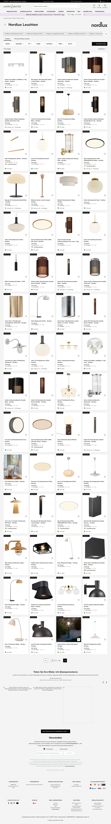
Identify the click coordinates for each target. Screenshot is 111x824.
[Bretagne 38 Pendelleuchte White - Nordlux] (95, 473)
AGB (55, 806)
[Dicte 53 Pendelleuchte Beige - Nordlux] (68, 110)
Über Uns (55, 803)
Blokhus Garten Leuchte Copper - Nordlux (41, 201)
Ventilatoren (39, 11)
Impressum (55, 804)
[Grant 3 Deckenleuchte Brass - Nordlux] (68, 352)
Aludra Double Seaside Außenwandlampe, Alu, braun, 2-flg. (68, 240)
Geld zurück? (55, 787)
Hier (63, 14)
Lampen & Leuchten (8, 18)
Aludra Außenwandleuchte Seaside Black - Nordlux (15, 401)
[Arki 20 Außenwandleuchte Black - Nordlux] (95, 596)
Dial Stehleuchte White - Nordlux (15, 481)
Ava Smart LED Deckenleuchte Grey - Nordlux (16, 440)
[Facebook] (8, 803)
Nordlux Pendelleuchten (76, 34)
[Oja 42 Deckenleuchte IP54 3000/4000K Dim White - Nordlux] (68, 513)
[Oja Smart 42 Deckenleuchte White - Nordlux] (42, 473)
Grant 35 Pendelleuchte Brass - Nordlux (40, 159)
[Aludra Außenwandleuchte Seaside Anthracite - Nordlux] (68, 71)
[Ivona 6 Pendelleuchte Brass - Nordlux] (68, 391)
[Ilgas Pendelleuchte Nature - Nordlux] (16, 151)
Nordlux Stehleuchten (34, 34)
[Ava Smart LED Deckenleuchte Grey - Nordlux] (16, 432)
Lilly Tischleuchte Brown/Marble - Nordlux (67, 440)
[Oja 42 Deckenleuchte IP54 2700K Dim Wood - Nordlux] (42, 232)
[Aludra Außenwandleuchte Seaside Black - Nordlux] (16, 391)
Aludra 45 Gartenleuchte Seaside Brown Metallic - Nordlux (41, 401)
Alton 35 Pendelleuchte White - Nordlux (14, 240)
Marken (14, 18)
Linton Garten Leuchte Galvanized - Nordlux (67, 645)
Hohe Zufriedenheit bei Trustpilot (18, 1)
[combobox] (56, 6)
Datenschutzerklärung (70, 766)
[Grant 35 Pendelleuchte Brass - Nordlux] (42, 151)
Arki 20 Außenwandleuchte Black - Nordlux (94, 605)
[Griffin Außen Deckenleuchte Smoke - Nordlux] (42, 555)
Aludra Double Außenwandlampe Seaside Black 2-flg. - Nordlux (94, 120)
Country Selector (55, 809)
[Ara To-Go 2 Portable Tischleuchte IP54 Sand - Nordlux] (16, 513)
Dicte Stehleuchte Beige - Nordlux (15, 604)
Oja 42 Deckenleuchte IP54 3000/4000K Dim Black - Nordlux (93, 159)
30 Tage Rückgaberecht (77, 786)
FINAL (74, 14)
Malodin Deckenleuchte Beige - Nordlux (66, 201)
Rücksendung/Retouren (55, 786)
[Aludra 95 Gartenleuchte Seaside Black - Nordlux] (68, 273)
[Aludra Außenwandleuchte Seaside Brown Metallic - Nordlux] (95, 71)
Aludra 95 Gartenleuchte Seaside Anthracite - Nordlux (93, 440)
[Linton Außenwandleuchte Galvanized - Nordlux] (95, 391)
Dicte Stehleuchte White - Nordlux (41, 321)
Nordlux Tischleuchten (97, 34)
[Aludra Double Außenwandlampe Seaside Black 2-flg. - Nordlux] (95, 110)
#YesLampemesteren (76, 803)
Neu (79, 11)
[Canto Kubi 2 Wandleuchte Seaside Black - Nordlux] (95, 555)
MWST (76, 804)
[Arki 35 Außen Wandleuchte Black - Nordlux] (42, 635)
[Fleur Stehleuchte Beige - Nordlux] (68, 555)
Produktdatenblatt (12, 164)
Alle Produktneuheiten (97, 809)
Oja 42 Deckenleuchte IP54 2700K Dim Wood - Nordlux (41, 240)
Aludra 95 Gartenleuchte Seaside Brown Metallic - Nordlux (93, 322)
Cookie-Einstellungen (76, 806)
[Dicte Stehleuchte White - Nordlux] (42, 312)
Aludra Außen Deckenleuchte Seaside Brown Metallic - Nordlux (42, 282)
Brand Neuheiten (76, 807)
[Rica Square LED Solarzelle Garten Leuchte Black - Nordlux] (42, 71)
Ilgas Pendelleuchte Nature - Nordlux (16, 158)
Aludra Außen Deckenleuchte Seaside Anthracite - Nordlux (95, 282)
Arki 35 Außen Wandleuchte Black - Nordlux (41, 645)
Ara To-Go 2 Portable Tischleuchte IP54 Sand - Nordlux (15, 522)
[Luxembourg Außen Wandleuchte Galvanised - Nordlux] (16, 352)
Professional (100, 11)
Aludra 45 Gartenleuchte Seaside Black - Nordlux (41, 120)
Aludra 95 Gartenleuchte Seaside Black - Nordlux (67, 282)
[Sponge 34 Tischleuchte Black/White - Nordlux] (16, 191)
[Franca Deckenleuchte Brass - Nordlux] (68, 596)
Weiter (105, 33)
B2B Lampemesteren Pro (76, 809)
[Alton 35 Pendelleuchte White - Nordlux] (16, 232)
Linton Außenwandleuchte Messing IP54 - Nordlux (67, 159)
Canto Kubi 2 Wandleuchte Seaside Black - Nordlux (94, 563)
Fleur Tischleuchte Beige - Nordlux (15, 644)
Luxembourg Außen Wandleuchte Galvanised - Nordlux (15, 361)
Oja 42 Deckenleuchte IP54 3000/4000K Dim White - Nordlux (67, 522)
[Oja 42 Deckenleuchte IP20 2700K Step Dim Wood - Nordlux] (42, 432)
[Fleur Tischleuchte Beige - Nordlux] (16, 635)
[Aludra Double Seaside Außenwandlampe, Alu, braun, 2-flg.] (68, 232)
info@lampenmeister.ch (13, 786)
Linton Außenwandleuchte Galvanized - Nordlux (92, 401)
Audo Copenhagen (98, 803)
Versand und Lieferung (55, 784)
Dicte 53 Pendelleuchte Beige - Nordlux (66, 120)
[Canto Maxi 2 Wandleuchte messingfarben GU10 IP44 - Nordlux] (16, 312)
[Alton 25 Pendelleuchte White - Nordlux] (42, 352)
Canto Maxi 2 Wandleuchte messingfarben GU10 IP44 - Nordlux (15, 322)
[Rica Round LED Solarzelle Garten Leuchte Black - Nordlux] (42, 513)
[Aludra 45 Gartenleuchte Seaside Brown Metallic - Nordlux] (42, 391)
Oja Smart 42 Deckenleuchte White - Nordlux (42, 482)
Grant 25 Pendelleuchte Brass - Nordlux (93, 240)
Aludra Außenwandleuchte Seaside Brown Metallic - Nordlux (94, 80)
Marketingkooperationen (76, 810)
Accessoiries (97, 807)
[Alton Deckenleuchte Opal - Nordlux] (95, 191)
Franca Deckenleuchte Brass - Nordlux (66, 605)
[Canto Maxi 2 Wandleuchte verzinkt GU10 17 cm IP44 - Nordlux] (68, 312)
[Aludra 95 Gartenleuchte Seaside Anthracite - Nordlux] (95, 432)
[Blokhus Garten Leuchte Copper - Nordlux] (42, 191)
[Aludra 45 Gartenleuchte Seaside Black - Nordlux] (42, 110)
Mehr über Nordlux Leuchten (22, 38)
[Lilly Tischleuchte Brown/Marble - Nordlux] (68, 432)
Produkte (7, 38)
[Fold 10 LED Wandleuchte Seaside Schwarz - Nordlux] (95, 513)
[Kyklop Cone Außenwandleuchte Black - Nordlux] (42, 596)
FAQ (13, 787)
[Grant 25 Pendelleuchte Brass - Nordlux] (95, 232)
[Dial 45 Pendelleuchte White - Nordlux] (95, 635)
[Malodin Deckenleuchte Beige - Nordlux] (68, 191)
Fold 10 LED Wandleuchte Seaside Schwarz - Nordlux (94, 522)
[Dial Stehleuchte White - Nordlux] (16, 473)
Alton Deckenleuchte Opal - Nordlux (94, 200)
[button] (26, 74)
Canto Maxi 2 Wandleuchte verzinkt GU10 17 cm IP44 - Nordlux (68, 322)
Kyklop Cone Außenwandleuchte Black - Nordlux (41, 605)
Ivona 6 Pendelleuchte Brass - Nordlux (66, 401)
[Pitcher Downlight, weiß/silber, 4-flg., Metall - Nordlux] (16, 71)
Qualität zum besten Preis (97, 806)
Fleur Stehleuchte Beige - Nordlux (67, 563)
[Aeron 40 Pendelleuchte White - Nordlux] (68, 473)
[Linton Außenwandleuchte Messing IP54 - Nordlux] (68, 151)
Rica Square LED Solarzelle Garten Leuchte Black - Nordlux (41, 80)
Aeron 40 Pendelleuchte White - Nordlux (67, 482)
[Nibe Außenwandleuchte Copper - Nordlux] (16, 555)
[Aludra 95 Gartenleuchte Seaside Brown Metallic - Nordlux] (95, 312)
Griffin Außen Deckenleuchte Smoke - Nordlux (42, 563)
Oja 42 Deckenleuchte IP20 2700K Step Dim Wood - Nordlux (41, 440)
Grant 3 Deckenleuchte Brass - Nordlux (66, 361)
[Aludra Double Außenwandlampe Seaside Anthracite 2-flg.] (16, 110)
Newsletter (76, 784)
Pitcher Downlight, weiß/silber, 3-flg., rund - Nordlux (95, 361)
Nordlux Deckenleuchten (14, 34)
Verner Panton (98, 804)
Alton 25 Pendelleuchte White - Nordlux (40, 361)
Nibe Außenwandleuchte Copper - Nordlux (15, 563)
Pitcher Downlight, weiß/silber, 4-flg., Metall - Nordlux (16, 80)
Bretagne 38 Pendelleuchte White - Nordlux (94, 482)
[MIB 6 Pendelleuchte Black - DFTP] (16, 273)
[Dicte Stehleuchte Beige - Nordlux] (16, 596)
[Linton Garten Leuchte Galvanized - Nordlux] (68, 635)
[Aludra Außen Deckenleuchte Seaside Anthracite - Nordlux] (95, 273)
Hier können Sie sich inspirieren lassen (55, 731)
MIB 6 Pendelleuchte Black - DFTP (15, 281)
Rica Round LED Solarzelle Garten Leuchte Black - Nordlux (41, 522)
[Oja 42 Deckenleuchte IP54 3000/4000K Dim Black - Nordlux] (95, 151)
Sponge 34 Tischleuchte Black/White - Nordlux (16, 201)
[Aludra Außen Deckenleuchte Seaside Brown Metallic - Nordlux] (42, 273)
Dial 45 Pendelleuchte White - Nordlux (93, 645)
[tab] (8, 44)
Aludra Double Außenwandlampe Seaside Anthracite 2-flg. (15, 120)
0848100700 (13, 784)
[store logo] (12, 6)
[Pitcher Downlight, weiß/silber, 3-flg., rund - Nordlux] (95, 352)
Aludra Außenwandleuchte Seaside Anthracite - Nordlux (67, 80)
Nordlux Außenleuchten (55, 34)
